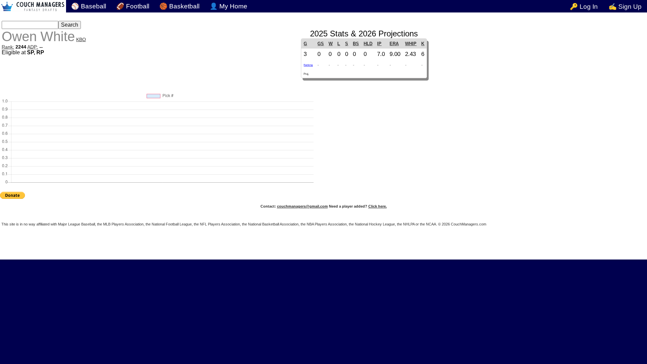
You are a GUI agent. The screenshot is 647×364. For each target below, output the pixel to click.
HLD (368, 43)
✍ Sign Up (625, 6)
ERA (394, 43)
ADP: (32, 47)
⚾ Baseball (88, 6)
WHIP (411, 43)
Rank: (8, 47)
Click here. (377, 206)
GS (320, 43)
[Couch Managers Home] (33, 6)
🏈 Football (132, 6)
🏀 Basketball (179, 6)
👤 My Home (228, 6)
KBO (81, 39)
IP (379, 43)
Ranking (308, 65)
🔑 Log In (584, 6)
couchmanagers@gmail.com (302, 206)
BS (356, 43)
